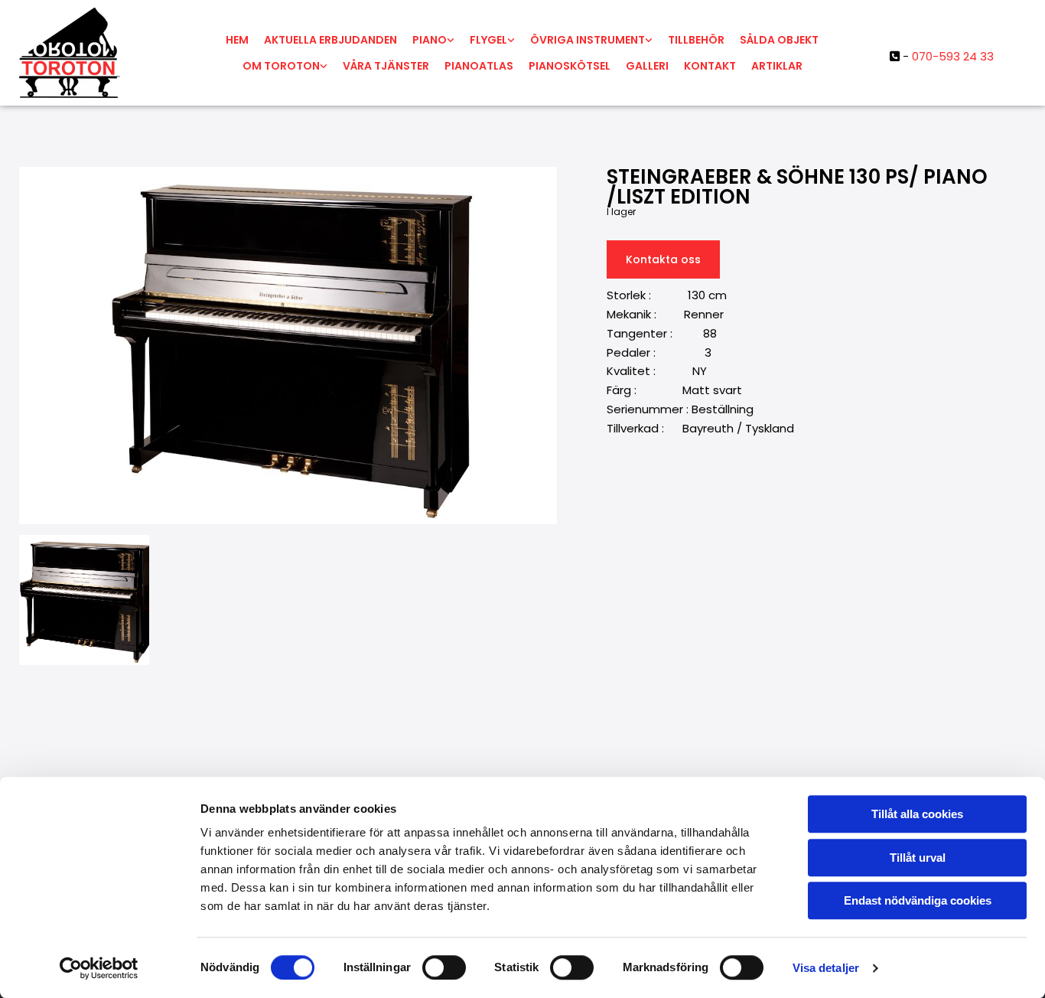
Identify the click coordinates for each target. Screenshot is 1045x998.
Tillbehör (696, 39)
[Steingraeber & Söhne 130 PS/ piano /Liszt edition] (288, 345)
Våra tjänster (386, 65)
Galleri (647, 65)
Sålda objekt (779, 39)
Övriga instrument (587, 39)
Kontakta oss (663, 259)
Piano (429, 39)
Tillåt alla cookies (917, 813)
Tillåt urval (918, 857)
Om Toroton (281, 65)
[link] (433, 40)
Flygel (488, 39)
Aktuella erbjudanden (330, 39)
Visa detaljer (826, 967)
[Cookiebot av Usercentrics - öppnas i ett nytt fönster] (99, 968)
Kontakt (710, 65)
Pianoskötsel (569, 65)
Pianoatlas (478, 65)
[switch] (444, 967)
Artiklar (776, 65)
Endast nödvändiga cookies (917, 900)
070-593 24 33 (953, 56)
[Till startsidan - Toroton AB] (103, 53)
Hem (237, 39)
